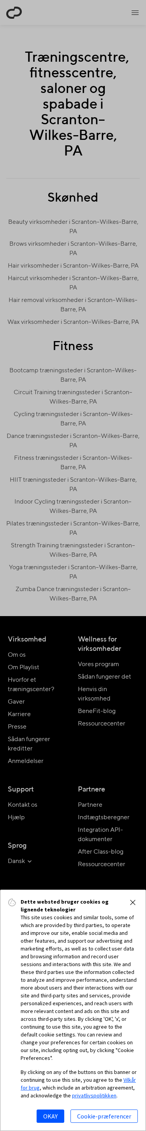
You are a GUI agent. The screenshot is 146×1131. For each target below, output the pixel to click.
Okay (50, 1116)
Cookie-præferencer (104, 1116)
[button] (132, 902)
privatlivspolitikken (94, 1095)
